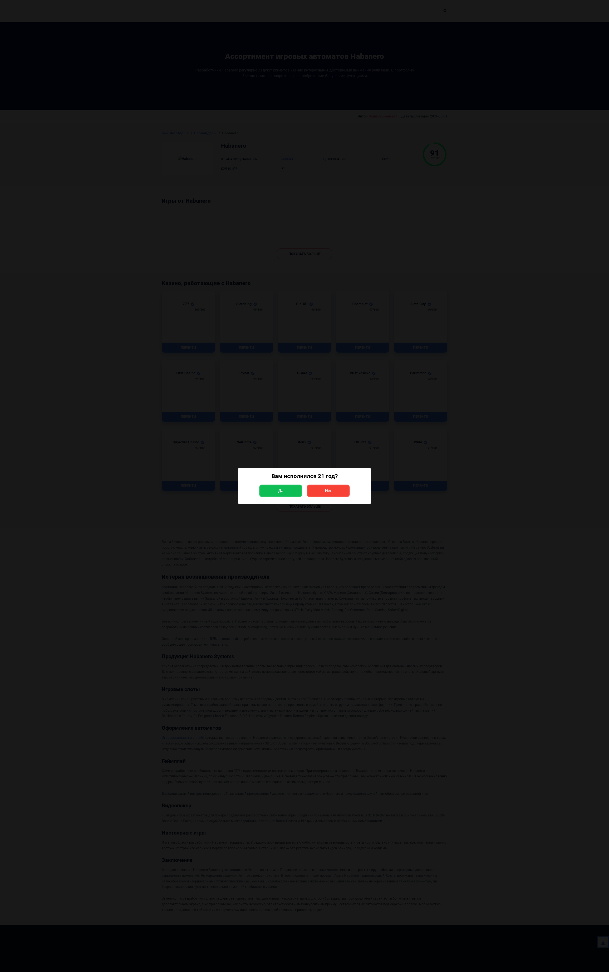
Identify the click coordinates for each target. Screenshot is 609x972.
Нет (328, 490)
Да (280, 490)
